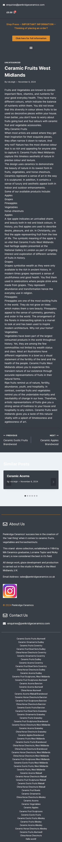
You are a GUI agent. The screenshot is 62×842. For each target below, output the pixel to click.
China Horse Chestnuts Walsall (31, 787)
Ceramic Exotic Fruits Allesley (31, 818)
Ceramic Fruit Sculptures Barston (31, 701)
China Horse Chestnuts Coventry (31, 652)
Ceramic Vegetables (31, 804)
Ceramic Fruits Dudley (31, 659)
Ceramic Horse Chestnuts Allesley (31, 829)
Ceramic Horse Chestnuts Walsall (31, 776)
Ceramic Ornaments (31, 794)
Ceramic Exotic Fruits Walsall (31, 783)
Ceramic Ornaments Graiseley (31, 714)
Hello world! (31, 839)
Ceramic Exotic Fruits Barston (31, 707)
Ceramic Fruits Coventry (31, 645)
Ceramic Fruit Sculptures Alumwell (31, 680)
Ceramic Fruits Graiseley (31, 718)
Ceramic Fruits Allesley (31, 822)
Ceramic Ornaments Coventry (31, 656)
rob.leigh (11, 82)
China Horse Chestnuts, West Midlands (31, 745)
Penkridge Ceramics (23, 605)
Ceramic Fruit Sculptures (31, 811)
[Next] (53, 482)
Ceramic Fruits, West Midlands (31, 769)
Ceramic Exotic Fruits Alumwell (31, 639)
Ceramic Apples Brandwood (49, 440)
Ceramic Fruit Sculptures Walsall (31, 780)
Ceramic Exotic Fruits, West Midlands (31, 766)
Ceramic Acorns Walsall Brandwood (31, 694)
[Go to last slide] (8, 482)
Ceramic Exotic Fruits (31, 815)
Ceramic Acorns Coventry (31, 663)
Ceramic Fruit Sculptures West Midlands (31, 759)
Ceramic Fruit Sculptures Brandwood (31, 721)
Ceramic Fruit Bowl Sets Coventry (31, 666)
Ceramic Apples (31, 807)
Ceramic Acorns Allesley (31, 825)
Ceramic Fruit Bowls (31, 790)
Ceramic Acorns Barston (31, 683)
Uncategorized (13, 62)
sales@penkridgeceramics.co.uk (37, 576)
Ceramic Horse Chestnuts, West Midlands (31, 752)
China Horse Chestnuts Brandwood (31, 749)
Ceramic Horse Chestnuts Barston (31, 697)
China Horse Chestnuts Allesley (31, 797)
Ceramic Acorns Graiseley (31, 728)
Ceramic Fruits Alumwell (31, 832)
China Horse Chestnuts (31, 835)
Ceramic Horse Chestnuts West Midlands (31, 725)
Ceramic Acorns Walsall (31, 773)
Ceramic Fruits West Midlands (31, 738)
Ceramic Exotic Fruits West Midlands (31, 763)
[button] (31, 48)
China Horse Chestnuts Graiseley (31, 732)
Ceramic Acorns (18, 476)
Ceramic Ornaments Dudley (31, 642)
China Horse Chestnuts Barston (31, 704)
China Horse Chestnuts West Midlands (31, 756)
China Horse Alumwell (31, 690)
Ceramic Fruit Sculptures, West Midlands (31, 676)
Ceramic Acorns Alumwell (31, 687)
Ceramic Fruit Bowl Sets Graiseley (31, 711)
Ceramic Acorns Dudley (31, 673)
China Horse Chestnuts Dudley (31, 670)
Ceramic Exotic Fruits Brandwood (15, 440)
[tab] (25, 496)
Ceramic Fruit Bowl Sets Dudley (31, 649)
